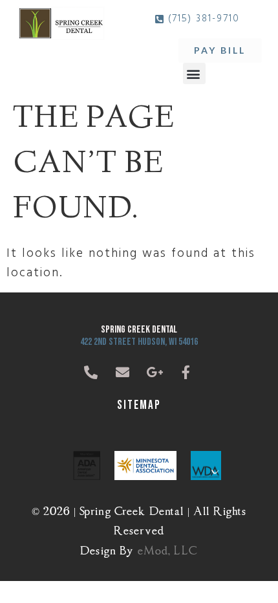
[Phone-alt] (91, 372)
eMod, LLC (168, 548)
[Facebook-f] (186, 372)
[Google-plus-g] (155, 372)
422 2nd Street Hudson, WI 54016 (139, 342)
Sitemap (139, 405)
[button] (194, 73)
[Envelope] (123, 372)
